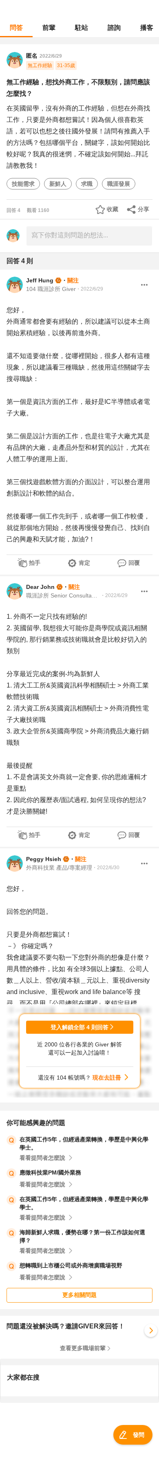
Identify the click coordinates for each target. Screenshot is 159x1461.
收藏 (112, 209)
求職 (87, 183)
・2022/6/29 (89, 289)
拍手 (34, 562)
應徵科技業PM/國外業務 (50, 1172)
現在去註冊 (107, 1077)
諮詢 (114, 27)
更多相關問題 (79, 1295)
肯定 (84, 562)
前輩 (48, 27)
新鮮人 (57, 183)
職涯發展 (118, 183)
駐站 (81, 27)
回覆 (134, 562)
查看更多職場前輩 (83, 1348)
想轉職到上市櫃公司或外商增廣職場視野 (71, 1265)
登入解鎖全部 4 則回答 (79, 1027)
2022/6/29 (51, 56)
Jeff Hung (39, 280)
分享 (143, 209)
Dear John (40, 587)
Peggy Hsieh (43, 859)
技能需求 (23, 183)
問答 (16, 27)
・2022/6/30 (105, 867)
